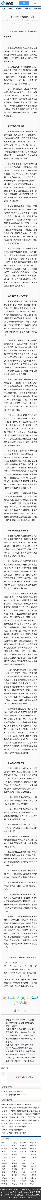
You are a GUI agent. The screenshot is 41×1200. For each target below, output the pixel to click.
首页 (3, 8)
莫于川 (33, 1181)
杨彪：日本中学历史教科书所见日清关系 (16, 1104)
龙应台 (33, 1143)
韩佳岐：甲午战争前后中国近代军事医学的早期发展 (20, 1108)
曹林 (13, 1146)
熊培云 (33, 1166)
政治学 (28, 8)
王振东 (33, 1163)
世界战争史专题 (29, 972)
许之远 (4, 1178)
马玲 (23, 1163)
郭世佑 (14, 1163)
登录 (20, 1077)
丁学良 (4, 1146)
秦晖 (3, 1143)
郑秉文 (24, 1181)
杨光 (33, 1184)
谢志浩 (14, 1184)
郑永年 (24, 1143)
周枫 (3, 1172)
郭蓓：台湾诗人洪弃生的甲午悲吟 (14, 1133)
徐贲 (3, 1151)
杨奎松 (24, 1157)
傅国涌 (33, 1146)
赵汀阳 (24, 1154)
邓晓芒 (24, 1160)
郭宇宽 (14, 1151)
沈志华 (4, 1154)
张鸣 (13, 1157)
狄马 (3, 1166)
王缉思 (33, 1160)
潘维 (13, 1181)
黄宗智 (14, 1148)
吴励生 (33, 1178)
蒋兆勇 (14, 1172)
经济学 (19, 8)
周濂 (3, 1160)
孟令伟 (24, 1169)
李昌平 (4, 1157)
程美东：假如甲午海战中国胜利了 (14, 1127)
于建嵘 (24, 1148)
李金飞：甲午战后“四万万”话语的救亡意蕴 (17, 1123)
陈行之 (14, 1143)
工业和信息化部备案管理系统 (20, 1197)
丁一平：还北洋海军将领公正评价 (14, 1095)
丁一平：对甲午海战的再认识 (12, 1091)
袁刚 (13, 1178)
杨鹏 (13, 1160)
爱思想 (7, 3)
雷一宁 (33, 1169)
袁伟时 (14, 1166)
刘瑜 (3, 1175)
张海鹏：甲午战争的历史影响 (12, 1130)
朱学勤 (4, 1181)
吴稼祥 (33, 1175)
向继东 (14, 1154)
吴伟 (23, 1172)
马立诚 (24, 1151)
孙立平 (24, 1184)
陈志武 (33, 1148)
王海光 (33, 1157)
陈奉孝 (4, 1163)
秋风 (3, 1169)
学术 (12, 972)
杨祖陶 (33, 1151)
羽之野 (4, 1184)
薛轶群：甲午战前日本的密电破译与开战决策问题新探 (21, 1111)
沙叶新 (33, 1172)
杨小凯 (24, 1178)
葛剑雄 (14, 1175)
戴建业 (33, 1154)
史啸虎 (24, 1166)
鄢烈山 (24, 1146)
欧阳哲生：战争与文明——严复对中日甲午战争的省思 (21, 1117)
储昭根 (24, 1175)
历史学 (18, 972)
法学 (11, 8)
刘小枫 (14, 1169)
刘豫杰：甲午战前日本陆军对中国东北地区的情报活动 (21, 1114)
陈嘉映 (4, 1148)
